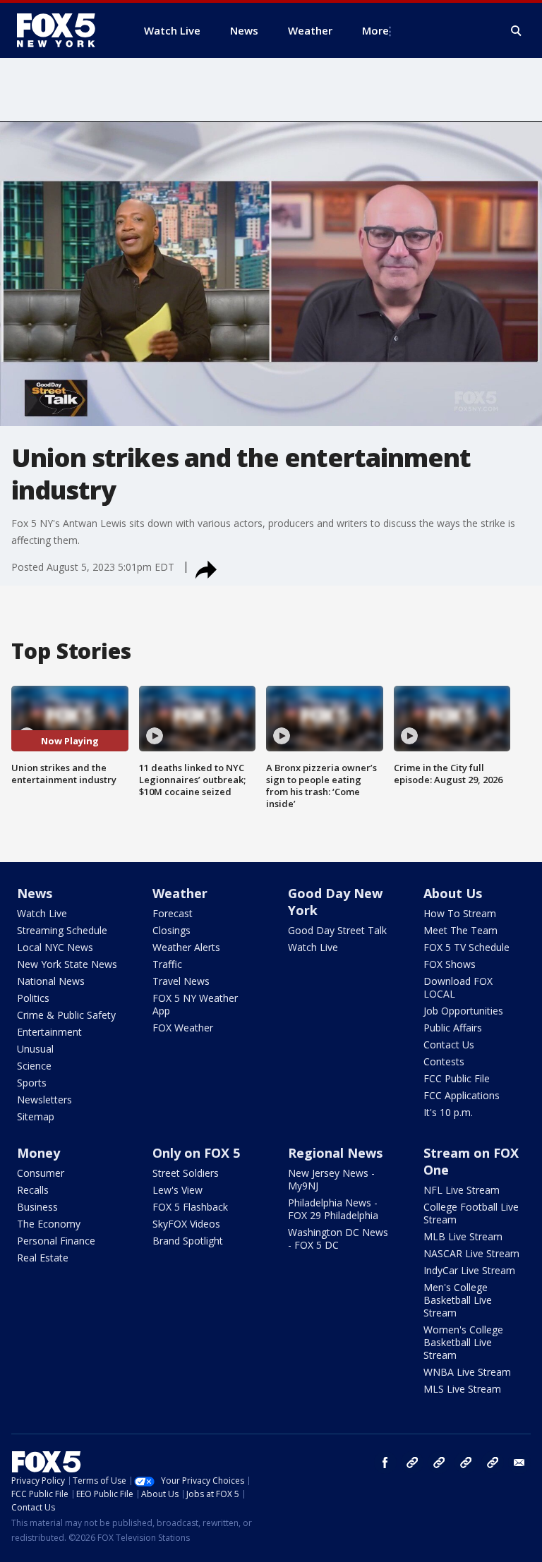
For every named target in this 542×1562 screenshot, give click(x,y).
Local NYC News (55, 947)
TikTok (439, 1462)
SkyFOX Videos (186, 1223)
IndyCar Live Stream (469, 1270)
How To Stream (459, 913)
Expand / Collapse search (516, 31)
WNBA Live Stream (467, 1372)
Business (37, 1206)
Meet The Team (460, 930)
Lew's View (177, 1190)
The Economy (48, 1223)
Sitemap (35, 1116)
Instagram (412, 1462)
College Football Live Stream (471, 1213)
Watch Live (42, 913)
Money (38, 1152)
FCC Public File (456, 1078)
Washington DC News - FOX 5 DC (338, 1238)
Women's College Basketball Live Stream (463, 1342)
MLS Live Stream (462, 1388)
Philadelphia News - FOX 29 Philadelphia (333, 1209)
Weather (179, 893)
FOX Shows (449, 964)
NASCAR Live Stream (471, 1253)
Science (34, 1065)
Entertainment (49, 1032)
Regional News (335, 1152)
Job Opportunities (463, 1010)
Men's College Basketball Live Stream (457, 1300)
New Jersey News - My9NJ (331, 1179)
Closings (171, 930)
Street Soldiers (185, 1173)
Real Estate (42, 1257)
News (34, 893)
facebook (385, 1462)
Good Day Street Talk (337, 930)
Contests (443, 1061)
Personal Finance (56, 1240)
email (519, 1462)
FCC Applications (461, 1095)
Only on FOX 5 (196, 1152)
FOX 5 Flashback (190, 1206)
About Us (452, 893)
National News (51, 981)
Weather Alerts (186, 947)
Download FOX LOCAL (458, 987)
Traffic (167, 964)
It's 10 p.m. (448, 1112)
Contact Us (448, 1044)
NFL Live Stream (461, 1190)
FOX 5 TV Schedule (466, 947)
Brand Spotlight (187, 1240)
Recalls (33, 1190)
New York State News (67, 964)
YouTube (465, 1462)
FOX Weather (182, 1027)
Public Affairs (452, 1027)
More (375, 30)
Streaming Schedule (62, 930)
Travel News (181, 981)
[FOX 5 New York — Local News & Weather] (63, 30)
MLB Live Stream (462, 1236)
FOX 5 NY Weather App (195, 1004)
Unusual (35, 1048)
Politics (33, 998)
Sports (32, 1082)
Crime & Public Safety (66, 1015)
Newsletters (44, 1099)
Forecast (172, 913)
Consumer (40, 1173)
